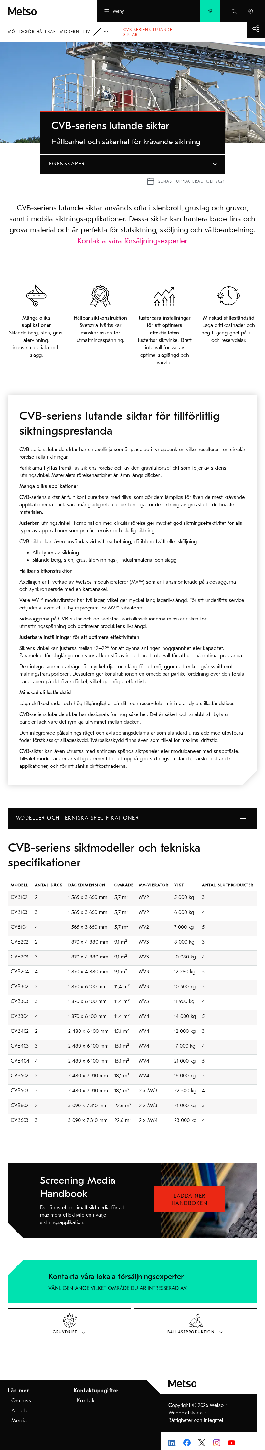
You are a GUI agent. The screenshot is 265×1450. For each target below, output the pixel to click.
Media (19, 1421)
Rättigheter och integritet (195, 1420)
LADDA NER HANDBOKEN (190, 1199)
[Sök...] (234, 11)
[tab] (69, 1327)
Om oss (21, 1400)
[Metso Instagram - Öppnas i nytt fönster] (216, 1442)
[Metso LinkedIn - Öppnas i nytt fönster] (172, 1442)
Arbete (20, 1410)
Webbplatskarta (185, 1413)
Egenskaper (67, 164)
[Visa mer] (256, 28)
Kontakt (87, 1400)
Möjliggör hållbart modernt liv (49, 31)
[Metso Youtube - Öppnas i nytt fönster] (231, 1442)
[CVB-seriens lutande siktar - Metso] (40, 11)
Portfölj (110, 32)
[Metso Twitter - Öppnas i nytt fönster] (202, 1442)
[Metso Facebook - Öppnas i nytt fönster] (187, 1442)
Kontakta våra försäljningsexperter (132, 241)
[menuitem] (210, 11)
